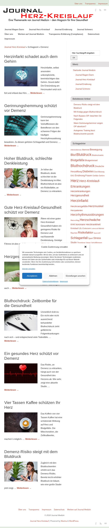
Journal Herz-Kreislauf (39, 29)
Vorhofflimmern (96, 243)
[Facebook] (96, 10)
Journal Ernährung (63, 29)
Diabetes (88, 171)
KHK (73, 224)
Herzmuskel (95, 206)
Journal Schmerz (85, 29)
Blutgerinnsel (91, 160)
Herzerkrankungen (80, 191)
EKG (72, 176)
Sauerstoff (97, 233)
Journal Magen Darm (14, 29)
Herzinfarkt (79, 201)
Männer (101, 228)
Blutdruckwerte (97, 155)
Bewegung (96, 149)
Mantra (64, 521)
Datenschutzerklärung (50, 281)
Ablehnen (53, 276)
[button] (85, 246)
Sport (90, 238)
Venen (88, 242)
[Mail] (105, 10)
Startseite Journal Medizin (84, 70)
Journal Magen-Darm (84, 75)
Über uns (78, 4)
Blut (73, 154)
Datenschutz (94, 34)
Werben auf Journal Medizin (31, 34)
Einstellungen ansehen (75, 276)
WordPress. (74, 521)
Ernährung (80, 175)
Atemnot (85, 150)
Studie (74, 242)
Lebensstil (94, 228)
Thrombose (81, 242)
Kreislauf (74, 228)
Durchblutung (99, 172)
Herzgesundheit (80, 195)
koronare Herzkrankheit (88, 224)
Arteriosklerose (76, 150)
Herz (75, 180)
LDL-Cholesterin (85, 228)
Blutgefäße (78, 160)
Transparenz (90, 4)
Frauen (88, 175)
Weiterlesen (37, 93)
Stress (97, 238)
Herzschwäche (90, 220)
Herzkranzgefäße (79, 206)
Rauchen (74, 233)
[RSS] (100, 10)
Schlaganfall (79, 238)
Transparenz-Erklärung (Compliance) (66, 34)
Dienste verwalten (28, 269)
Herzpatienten (77, 210)
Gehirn (102, 176)
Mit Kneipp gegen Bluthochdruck (88, 112)
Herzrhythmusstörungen (87, 214)
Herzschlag (75, 220)
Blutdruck (83, 155)
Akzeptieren (32, 276)
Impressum (64, 281)
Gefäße (95, 176)
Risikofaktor (85, 232)
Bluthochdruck (83, 166)
